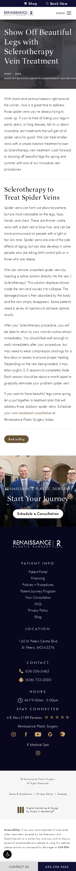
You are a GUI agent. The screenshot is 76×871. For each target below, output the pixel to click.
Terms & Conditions (20, 794)
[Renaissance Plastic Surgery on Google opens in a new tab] (50, 734)
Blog (18, 73)
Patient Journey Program (38, 591)
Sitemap (62, 794)
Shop (32, 3)
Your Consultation (38, 597)
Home (7, 73)
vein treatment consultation (32, 412)
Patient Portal (38, 571)
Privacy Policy (38, 610)
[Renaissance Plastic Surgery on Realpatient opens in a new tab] (62, 734)
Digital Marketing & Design (42, 810)
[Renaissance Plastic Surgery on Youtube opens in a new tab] (38, 734)
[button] (7, 854)
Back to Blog (16, 439)
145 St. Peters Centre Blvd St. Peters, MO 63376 (38, 644)
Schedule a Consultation (38, 513)
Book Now (59, 3)
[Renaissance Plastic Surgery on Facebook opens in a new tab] (26, 734)
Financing (38, 578)
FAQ (38, 603)
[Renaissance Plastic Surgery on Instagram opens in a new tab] (13, 734)
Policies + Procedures (37, 584)
